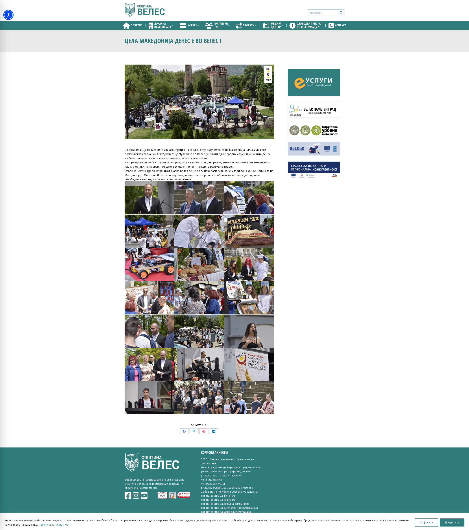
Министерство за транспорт (219, 499)
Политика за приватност (54, 524)
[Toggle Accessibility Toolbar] (8, 15)
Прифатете (452, 522)
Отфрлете (426, 522)
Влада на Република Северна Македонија (227, 487)
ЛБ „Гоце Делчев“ (212, 479)
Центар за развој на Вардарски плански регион (230, 467)
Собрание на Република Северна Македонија (229, 491)
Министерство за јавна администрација (226, 511)
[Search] (340, 10)
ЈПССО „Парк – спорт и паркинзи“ (221, 475)
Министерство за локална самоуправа (225, 503)
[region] (234, 521)
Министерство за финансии (218, 495)
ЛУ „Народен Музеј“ (213, 483)
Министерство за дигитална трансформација (229, 507)
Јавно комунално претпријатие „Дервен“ (226, 471)
